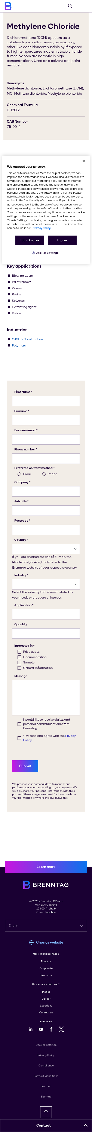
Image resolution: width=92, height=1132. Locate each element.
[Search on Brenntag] (70, 6)
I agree (62, 240)
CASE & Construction (27, 339)
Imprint (46, 1086)
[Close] (83, 161)
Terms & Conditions (46, 1075)
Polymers (19, 345)
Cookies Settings (47, 252)
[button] (85, 1125)
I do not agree (30, 240)
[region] (46, 210)
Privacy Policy (46, 1055)
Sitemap (46, 1096)
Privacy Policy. (42, 228)
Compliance (46, 1065)
